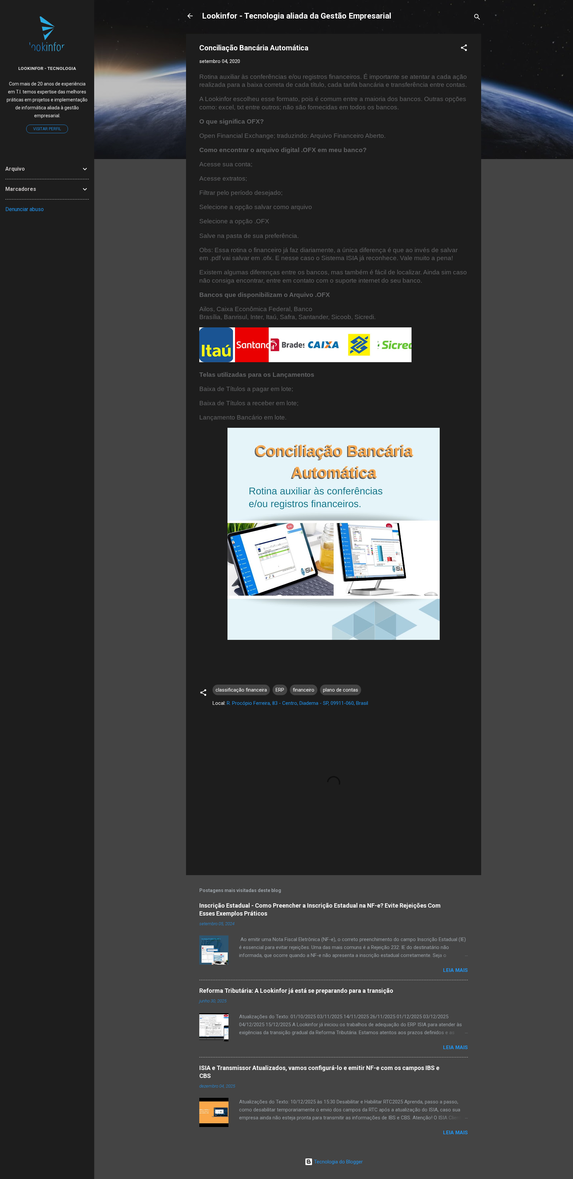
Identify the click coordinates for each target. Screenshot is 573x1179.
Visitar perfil (47, 129)
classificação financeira (241, 690)
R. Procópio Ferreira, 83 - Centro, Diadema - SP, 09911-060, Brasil (297, 703)
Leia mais (455, 970)
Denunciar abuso (24, 209)
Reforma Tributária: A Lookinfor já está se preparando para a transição (296, 990)
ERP (280, 690)
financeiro (303, 690)
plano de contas (340, 690)
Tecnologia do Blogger (338, 1162)
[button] (464, 49)
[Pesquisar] (477, 18)
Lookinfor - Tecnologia (47, 68)
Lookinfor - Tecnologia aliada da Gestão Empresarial (296, 16)
